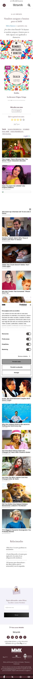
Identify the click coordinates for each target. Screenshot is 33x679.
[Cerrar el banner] (30, 305)
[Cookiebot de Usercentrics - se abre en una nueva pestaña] (20, 305)
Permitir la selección (16, 367)
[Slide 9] (17, 100)
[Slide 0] (8, 100)
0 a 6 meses (16, 14)
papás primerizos (17, 131)
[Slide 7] (15, 100)
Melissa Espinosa (10, 26)
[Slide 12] (20, 100)
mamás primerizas (14, 129)
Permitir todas (16, 361)
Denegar (16, 372)
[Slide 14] (22, 100)
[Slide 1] (9, 100)
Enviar (16, 615)
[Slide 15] (23, 100)
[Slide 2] (10, 100)
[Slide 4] (12, 100)
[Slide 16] (24, 100)
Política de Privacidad (8, 662)
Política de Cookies (19, 662)
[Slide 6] (14, 100)
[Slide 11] (19, 100)
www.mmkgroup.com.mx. (10, 668)
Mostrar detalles (23, 356)
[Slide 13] (21, 100)
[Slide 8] (16, 100)
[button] (4, 5)
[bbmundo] (17, 5)
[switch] (28, 339)
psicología (6, 134)
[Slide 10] (18, 100)
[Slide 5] (13, 100)
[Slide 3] (11, 100)
